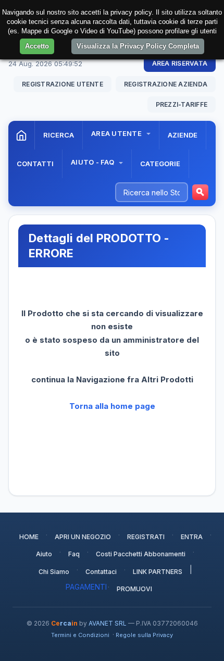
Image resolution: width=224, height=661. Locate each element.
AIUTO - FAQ (93, 162)
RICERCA (58, 135)
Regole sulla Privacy (144, 635)
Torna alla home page (112, 406)
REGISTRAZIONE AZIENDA (165, 84)
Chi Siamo (54, 572)
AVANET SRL (108, 623)
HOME (29, 537)
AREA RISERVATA (179, 63)
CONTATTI (35, 163)
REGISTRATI (146, 537)
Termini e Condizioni (80, 635)
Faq (74, 554)
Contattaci (101, 572)
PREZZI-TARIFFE (181, 104)
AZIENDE (182, 135)
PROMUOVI (134, 589)
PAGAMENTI (86, 586)
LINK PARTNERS (157, 572)
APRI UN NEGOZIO (83, 537)
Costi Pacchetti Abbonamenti (140, 554)
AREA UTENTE (117, 133)
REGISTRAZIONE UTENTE (62, 84)
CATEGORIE (160, 163)
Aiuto (44, 554)
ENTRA (192, 537)
